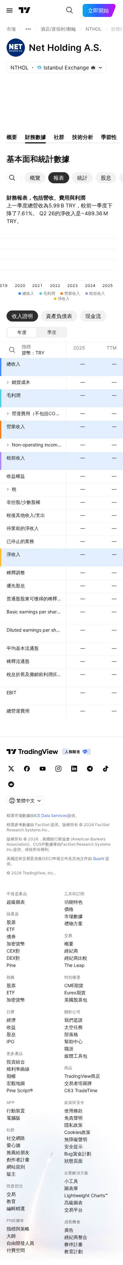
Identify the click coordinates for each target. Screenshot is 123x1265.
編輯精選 (16, 1208)
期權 (11, 1076)
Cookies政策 (77, 1132)
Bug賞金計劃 (77, 1153)
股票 (11, 922)
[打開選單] (9, 10)
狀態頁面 (73, 1161)
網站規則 (16, 1166)
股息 (11, 1034)
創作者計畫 (18, 1159)
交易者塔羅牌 (78, 1083)
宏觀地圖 (16, 1083)
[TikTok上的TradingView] (105, 768)
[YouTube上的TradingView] (42, 768)
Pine (11, 965)
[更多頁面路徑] (28, 29)
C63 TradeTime (80, 1090)
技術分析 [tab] (82, 137)
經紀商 (71, 951)
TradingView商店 (82, 1076)
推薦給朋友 (18, 1152)
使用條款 (73, 1110)
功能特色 (73, 902)
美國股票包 (75, 999)
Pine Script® (20, 1090)
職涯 (68, 1048)
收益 (11, 1027)
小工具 (71, 1181)
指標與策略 (18, 1228)
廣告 (68, 1230)
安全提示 (73, 1146)
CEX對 (13, 951)
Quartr (98, 858)
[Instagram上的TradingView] (58, 768)
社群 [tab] (59, 137)
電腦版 (13, 1118)
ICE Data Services (50, 815)
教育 (11, 1201)
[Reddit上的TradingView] (11, 784)
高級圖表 (73, 1202)
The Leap (74, 965)
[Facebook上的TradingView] (26, 768)
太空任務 (73, 1027)
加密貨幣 (16, 943)
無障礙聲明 (75, 1139)
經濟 (11, 1020)
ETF (11, 929)
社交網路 (16, 1138)
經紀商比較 (75, 958)
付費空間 (16, 1250)
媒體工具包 (75, 1056)
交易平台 (73, 1209)
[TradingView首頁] (25, 10)
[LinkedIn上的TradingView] (74, 768)
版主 (11, 1174)
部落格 (71, 1034)
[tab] (35, 177)
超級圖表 (16, 902)
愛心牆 (13, 1145)
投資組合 (16, 1061)
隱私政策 (73, 1125)
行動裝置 (16, 1110)
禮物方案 (73, 923)
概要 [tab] (12, 137)
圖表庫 (71, 1188)
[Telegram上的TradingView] (89, 768)
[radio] (22, 332)
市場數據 (73, 916)
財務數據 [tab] (35, 137)
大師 (11, 1236)
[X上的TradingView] (11, 768)
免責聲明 (73, 1118)
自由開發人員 (20, 1243)
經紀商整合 (75, 1237)
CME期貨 (73, 985)
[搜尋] (69, 10)
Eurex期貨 (75, 992)
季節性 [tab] (109, 137)
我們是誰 (73, 1020)
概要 (68, 943)
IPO (10, 1041)
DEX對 (13, 958)
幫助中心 (73, 1041)
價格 (68, 909)
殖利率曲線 (18, 1069)
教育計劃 (73, 1251)
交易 (11, 1194)
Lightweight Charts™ (86, 1195)
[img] (93, 67)
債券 (11, 936)
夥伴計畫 (73, 1244)
